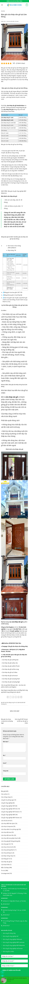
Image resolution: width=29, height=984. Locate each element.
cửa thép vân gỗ (8, 109)
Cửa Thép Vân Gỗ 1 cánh (10, 259)
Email (5, 763)
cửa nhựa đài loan (6, 832)
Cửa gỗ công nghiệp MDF (8, 814)
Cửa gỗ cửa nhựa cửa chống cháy (18, 646)
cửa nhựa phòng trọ (6, 853)
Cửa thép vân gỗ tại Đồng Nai (10, 660)
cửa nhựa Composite (7, 826)
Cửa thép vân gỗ (5, 862)
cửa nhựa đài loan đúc (7, 835)
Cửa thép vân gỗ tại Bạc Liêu (10, 663)
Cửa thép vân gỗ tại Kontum (10, 675)
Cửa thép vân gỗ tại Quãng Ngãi (11, 682)
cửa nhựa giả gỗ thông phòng (9, 841)
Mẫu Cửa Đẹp (5, 867)
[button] (2, 5)
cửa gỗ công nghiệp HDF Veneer (10, 812)
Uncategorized (5, 873)
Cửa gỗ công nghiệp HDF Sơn (9, 809)
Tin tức (3, 870)
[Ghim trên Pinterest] (18, 697)
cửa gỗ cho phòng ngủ (7, 800)
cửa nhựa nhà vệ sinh (7, 847)
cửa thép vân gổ (12, 196)
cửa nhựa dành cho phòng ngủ (9, 829)
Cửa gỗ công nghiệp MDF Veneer (10, 817)
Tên (4, 755)
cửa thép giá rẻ (5, 859)
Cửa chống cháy (5, 797)
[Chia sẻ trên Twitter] (13, 697)
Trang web (5, 770)
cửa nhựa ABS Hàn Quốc (8, 823)
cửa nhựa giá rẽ (5, 844)
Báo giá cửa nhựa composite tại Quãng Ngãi (7, 721)
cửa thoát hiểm (5, 864)
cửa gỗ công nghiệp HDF (8, 806)
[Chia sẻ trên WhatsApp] (8, 697)
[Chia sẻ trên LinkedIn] (21, 697)
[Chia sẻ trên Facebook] (10, 697)
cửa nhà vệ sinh (5, 820)
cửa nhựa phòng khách (7, 850)
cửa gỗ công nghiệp (6, 803)
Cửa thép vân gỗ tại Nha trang (10, 669)
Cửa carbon (4, 794)
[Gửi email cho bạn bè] (16, 697)
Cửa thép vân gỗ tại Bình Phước (11, 666)
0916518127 (12, 643)
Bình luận (6, 741)
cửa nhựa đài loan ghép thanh (9, 838)
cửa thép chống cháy (7, 856)
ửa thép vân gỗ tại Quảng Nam (11, 679)
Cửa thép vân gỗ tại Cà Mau (9, 672)
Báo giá (3, 791)
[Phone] (2, 972)
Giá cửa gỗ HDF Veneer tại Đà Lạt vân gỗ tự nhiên (21, 721)
